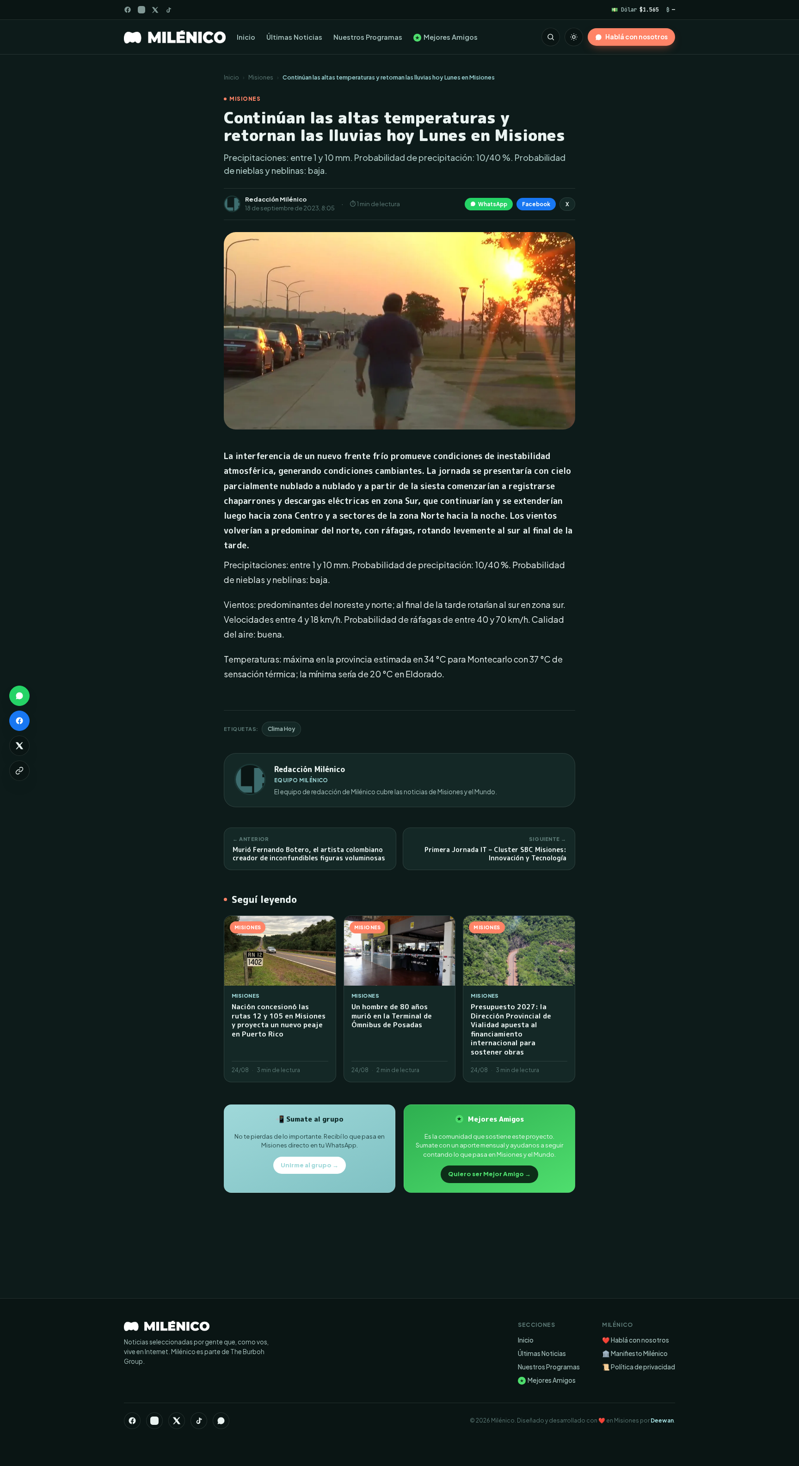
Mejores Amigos (446, 37)
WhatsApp (492, 204)
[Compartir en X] (19, 746)
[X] (176, 1420)
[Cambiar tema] (574, 37)
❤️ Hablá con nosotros (635, 1340)
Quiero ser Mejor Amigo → (489, 1174)
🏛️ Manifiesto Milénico (635, 1353)
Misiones (260, 77)
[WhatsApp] (221, 1420)
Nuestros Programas (367, 37)
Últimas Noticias (294, 37)
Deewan (662, 1420)
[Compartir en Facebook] (19, 721)
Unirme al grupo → (309, 1165)
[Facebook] (127, 9)
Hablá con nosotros (636, 37)
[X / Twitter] (155, 9)
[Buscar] (550, 37)
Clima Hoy (281, 728)
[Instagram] (141, 9)
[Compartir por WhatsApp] (19, 696)
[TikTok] (168, 9)
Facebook (536, 204)
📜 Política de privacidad (638, 1367)
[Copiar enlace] (19, 771)
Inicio (246, 37)
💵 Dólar (635, 9)
